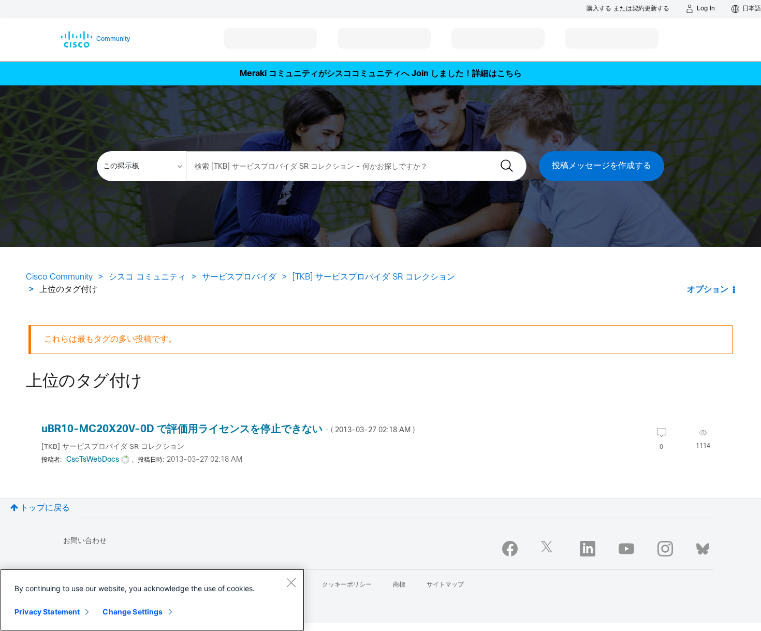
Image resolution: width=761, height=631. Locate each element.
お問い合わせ (85, 541)
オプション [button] (707, 290)
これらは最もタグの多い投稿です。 (110, 339)
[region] (152, 600)
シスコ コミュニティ (147, 277)
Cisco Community (59, 277)
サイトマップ (445, 585)
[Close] (291, 582)
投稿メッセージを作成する (601, 166)
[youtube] (626, 548)
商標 (399, 585)
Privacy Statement (47, 611)
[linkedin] (587, 548)
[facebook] (510, 548)
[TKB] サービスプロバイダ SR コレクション (373, 277)
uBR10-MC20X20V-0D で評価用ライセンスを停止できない (228, 429)
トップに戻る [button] (45, 508)
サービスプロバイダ (239, 277)
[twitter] (549, 548)
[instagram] (665, 548)
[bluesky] (702, 546)
